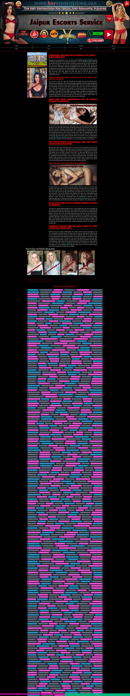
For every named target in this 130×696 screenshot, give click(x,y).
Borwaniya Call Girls (42, 517)
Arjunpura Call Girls (57, 327)
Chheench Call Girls (97, 588)
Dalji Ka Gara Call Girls (70, 621)
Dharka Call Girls (88, 666)
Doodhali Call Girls (49, 690)
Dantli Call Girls (53, 630)
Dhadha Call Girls (60, 654)
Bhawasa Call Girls (60, 463)
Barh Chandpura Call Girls (57, 392)
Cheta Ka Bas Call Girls (34, 579)
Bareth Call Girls (32, 390)
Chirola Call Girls (31, 599)
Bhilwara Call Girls (89, 470)
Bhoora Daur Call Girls (55, 481)
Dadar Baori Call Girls (44, 617)
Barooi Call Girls (60, 410)
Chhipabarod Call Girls (45, 590)
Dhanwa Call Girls (32, 666)
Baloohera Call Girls (58, 367)
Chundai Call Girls (44, 610)
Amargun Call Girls (65, 310)
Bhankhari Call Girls (71, 448)
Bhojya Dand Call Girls (62, 476)
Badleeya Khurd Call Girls (74, 343)
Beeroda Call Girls (44, 430)
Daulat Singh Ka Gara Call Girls (35, 634)
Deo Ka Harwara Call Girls (34, 643)
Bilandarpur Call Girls (42, 496)
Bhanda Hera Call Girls (75, 445)
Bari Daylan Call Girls (76, 399)
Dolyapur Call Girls (87, 688)
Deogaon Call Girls (74, 643)
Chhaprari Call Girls (32, 585)
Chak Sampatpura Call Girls (78, 545)
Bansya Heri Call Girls (97, 381)
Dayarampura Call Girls (66, 637)
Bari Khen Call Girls (87, 399)
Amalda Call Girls (32, 310)
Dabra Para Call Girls (57, 614)
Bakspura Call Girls (32, 363)
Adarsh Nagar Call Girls (33, 296)
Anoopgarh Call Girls (78, 323)
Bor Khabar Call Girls (71, 508)
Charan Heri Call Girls (43, 565)
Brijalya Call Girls (43, 519)
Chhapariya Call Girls (96, 581)
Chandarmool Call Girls (97, 557)
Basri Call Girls (83, 414)
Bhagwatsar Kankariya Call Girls (59, 439)
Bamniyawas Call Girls (87, 372)
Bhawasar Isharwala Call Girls (73, 463)
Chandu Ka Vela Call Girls (48, 563)
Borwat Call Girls (51, 517)
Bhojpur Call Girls (87, 474)
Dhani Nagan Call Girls (67, 661)
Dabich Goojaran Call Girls (81, 612)
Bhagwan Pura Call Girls (96, 436)
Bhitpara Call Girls (97, 472)
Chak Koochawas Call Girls (72, 539)
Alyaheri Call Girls (90, 307)
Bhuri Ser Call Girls (98, 488)
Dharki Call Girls (98, 666)
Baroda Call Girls (41, 407)
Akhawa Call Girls (82, 303)
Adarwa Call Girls (45, 296)
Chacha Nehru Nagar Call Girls (84, 523)
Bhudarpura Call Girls (52, 488)
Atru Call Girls (61, 334)
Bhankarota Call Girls (58, 448)
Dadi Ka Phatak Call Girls (45, 290)
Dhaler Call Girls (98, 654)
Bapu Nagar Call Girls (84, 385)
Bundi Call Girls (50, 523)
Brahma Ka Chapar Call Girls (74, 517)
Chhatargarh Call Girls (85, 585)
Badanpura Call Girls (33, 339)
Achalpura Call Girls (55, 294)
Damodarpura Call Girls (48, 626)
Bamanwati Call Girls (67, 370)
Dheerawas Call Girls (55, 672)
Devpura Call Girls (87, 652)
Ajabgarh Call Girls (77, 298)
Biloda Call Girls (78, 496)
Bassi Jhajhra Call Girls (34, 419)
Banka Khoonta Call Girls (62, 379)
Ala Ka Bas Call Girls (32, 307)
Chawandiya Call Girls (86, 574)
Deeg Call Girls (32, 639)
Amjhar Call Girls (98, 316)
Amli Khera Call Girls (58, 318)
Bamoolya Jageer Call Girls (34, 374)
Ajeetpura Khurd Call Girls (48, 301)
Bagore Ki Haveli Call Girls (85, 352)
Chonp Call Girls (51, 606)
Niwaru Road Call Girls (45, 292)
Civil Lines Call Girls (33, 612)
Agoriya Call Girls (98, 296)
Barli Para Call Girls (33, 405)
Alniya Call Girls (64, 307)
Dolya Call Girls (76, 688)
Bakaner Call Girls (55, 361)
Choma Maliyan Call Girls (95, 603)
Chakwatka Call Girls (55, 552)
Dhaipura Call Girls (70, 654)
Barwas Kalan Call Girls (74, 412)
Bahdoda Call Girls (32, 356)
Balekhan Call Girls (53, 365)
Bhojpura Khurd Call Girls (48, 476)
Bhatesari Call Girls (87, 456)
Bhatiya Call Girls (97, 456)
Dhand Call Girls (86, 657)
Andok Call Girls (40, 323)
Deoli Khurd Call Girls (74, 646)
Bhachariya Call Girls (32, 434)
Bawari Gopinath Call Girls (45, 421)
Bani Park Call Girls (86, 376)
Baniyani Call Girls (32, 379)
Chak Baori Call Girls (96, 525)
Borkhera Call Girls (33, 514)
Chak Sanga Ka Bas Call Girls (94, 545)
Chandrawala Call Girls (97, 561)
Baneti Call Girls (53, 376)
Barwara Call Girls (97, 410)
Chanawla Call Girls (46, 554)
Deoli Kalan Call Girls (63, 646)
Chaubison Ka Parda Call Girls (46, 572)
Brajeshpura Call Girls (33, 519)
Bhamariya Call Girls (82, 443)
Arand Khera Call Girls (86, 325)
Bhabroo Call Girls (98, 432)
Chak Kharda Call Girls (33, 539)
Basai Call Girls (45, 414)
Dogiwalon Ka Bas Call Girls (78, 686)
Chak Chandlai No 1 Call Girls (63, 530)
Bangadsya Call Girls (64, 376)
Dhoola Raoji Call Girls (74, 677)
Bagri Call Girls (41, 354)
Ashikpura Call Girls (79, 330)
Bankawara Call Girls (85, 379)
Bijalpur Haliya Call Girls (96, 492)
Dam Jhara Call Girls (63, 623)
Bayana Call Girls (98, 421)
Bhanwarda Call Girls (85, 450)
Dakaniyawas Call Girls (34, 621)
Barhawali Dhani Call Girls (56, 399)
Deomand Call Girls (58, 648)
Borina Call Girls (40, 512)
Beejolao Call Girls (87, 423)
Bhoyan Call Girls (98, 485)
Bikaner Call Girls (98, 494)
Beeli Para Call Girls (32, 425)
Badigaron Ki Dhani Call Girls (61, 343)
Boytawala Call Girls (61, 517)
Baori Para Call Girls (96, 383)
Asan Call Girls (69, 330)
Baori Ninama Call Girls (84, 383)
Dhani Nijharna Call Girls (95, 661)
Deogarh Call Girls (85, 643)
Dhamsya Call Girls (54, 657)
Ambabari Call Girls (97, 312)
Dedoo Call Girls (88, 637)
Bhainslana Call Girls (97, 439)
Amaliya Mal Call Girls (54, 310)
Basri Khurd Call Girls (59, 416)
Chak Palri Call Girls (83, 543)
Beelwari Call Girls (86, 425)
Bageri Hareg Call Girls (97, 350)
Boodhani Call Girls (88, 505)
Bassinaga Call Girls (61, 419)
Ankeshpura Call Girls (67, 323)
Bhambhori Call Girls (32, 445)
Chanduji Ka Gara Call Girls (62, 563)
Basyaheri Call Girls (83, 419)
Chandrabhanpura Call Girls (58, 561)
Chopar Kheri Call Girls (62, 606)
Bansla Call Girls (31, 381)
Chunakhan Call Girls (33, 610)
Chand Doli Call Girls (85, 554)
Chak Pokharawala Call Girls (96, 543)
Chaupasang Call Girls (86, 572)
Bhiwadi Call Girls (32, 474)
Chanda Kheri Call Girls (46, 557)
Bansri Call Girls (41, 381)
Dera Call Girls (98, 648)
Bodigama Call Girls (80, 503)
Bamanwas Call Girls (55, 370)
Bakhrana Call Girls (87, 361)
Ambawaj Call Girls (64, 314)
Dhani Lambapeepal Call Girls (51, 661)
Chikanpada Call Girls (54, 594)
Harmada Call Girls (33, 290)
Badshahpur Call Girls (46, 347)
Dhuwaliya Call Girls (56, 681)
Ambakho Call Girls (43, 314)
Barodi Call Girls (51, 407)
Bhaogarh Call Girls (56, 452)
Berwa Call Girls (88, 432)
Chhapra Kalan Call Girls (82, 583)
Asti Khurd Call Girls (97, 332)
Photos (16, 48)
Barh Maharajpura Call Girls (49, 394)
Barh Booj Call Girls (46, 392)
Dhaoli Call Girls (53, 666)
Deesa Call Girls (75, 639)
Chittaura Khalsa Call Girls (47, 601)
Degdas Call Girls (42, 641)
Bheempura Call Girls (68, 468)
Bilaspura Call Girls (53, 496)
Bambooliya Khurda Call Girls (49, 372)
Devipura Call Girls (66, 652)
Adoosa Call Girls (66, 296)
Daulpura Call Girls (59, 634)
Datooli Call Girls (64, 632)
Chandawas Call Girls (60, 559)
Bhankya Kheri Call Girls (96, 448)
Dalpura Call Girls (53, 623)
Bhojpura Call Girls (98, 474)
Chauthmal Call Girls (33, 574)
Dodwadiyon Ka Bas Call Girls (53, 686)
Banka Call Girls (51, 379)
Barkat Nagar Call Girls (33, 403)
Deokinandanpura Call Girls (43, 646)
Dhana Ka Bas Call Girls (66, 657)
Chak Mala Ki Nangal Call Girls (65, 541)
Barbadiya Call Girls (97, 387)
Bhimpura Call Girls (44, 472)
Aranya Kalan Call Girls (33, 327)
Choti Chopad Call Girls (83, 290)
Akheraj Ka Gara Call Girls (56, 305)
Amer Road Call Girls (70, 316)
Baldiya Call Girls (42, 365)
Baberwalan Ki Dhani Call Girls (71, 336)
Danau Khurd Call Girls (86, 626)
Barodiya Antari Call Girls (73, 407)
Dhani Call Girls (55, 659)
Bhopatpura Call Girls (44, 485)
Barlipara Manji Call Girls (55, 405)
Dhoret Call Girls (65, 679)
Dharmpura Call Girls (42, 668)
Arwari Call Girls (50, 330)
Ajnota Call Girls (32, 303)
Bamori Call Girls (62, 374)
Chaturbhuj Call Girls (33, 572)
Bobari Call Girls (41, 503)
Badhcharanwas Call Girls (95, 341)
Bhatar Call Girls (66, 456)
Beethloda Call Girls (54, 430)
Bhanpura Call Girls (60, 450)
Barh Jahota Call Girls (34, 394)
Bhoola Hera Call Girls (97, 479)
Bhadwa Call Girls (98, 434)
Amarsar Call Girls (98, 310)
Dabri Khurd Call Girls (77, 614)
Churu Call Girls (74, 610)
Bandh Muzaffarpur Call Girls (95, 374)
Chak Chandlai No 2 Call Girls (80, 530)
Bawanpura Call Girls (32, 421)
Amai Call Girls (99, 307)
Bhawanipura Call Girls (83, 461)
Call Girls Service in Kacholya (59, 137)
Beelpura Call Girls (44, 425)
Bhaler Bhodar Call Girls (96, 441)
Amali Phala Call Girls (42, 310)
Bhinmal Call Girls (75, 472)
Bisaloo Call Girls (86, 499)
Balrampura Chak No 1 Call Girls (94, 367)
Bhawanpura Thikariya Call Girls (47, 463)
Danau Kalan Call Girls (73, 626)
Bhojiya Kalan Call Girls (64, 474)
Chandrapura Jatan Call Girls (84, 561)
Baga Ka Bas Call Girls (73, 347)
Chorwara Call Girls (53, 608)
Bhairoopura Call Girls (45, 441)
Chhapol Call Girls (46, 583)
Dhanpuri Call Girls (86, 663)
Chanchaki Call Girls (58, 554)
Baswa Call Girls (72, 419)
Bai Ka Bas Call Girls (65, 356)
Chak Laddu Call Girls (97, 539)
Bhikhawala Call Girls (67, 470)
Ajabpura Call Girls (87, 298)
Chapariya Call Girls (86, 563)
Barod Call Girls (31, 407)
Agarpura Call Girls (77, 296)
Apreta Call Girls (53, 325)
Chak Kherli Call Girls (45, 539)
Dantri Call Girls (71, 630)
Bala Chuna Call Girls (52, 363)
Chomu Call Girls (42, 606)
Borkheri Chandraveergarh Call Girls (57, 514)
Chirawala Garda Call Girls (74, 597)
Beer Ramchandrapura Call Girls (71, 428)
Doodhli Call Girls (60, 690)
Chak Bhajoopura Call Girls (68, 528)
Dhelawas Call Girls (77, 672)
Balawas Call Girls (32, 365)
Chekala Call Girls (88, 577)
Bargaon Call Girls (43, 390)
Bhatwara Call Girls (97, 459)
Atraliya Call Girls (52, 334)
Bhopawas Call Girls (55, 485)
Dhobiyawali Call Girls (43, 675)
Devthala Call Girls (97, 652)
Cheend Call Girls (44, 577)
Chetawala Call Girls (46, 579)
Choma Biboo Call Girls (82, 603)
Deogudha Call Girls (97, 643)
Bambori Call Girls (61, 372)
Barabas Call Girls (43, 387)
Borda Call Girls (79, 510)
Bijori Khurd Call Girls (87, 494)
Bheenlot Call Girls (89, 468)
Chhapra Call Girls (69, 583)
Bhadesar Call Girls (67, 434)
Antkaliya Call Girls (43, 325)
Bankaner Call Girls (75, 379)
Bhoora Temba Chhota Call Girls (95, 481)
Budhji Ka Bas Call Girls (76, 521)
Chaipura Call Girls (67, 525)
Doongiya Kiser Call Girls (85, 692)
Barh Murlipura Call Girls (95, 394)
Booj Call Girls (31, 508)
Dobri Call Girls (31, 686)
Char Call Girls (32, 565)
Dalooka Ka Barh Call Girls (95, 621)
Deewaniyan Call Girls (86, 639)
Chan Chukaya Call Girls (96, 552)
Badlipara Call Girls (98, 343)
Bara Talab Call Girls (32, 387)
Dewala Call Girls (41, 654)
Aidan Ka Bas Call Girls (66, 298)
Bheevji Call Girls (98, 468)
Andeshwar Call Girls (97, 321)
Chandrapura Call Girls (70, 561)
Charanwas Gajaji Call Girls (95, 565)
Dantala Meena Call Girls (96, 628)
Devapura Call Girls (42, 652)
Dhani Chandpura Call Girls (81, 659)
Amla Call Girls (31, 318)
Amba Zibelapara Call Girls (84, 312)
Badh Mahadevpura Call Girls (35, 341)
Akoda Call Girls (77, 305)
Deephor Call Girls (53, 639)
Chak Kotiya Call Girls (85, 539)
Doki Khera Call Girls (43, 688)
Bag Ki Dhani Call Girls (59, 347)
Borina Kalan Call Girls (51, 512)
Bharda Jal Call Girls (45, 454)
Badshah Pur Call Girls (34, 347)
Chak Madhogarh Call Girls (34, 541)
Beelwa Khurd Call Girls (74, 425)
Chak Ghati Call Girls (44, 534)
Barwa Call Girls (85, 410)
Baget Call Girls (44, 352)
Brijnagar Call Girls (54, 519)
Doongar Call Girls (97, 690)
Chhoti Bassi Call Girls (58, 592)
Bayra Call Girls (31, 423)
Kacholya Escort (65, 244)
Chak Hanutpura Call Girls (96, 534)
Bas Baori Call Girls (98, 412)
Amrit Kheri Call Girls (97, 318)
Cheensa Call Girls (54, 577)
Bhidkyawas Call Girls (56, 470)
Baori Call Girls (32, 383)
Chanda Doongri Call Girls (33, 557)
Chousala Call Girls (73, 608)
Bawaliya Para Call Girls (96, 419)
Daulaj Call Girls (98, 632)
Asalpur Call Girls (60, 330)
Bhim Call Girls (99, 470)
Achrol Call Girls (88, 294)
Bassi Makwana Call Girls (47, 419)
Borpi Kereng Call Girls (84, 514)
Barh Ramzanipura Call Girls (66, 396)
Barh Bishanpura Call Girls (33, 392)
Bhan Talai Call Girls (64, 445)
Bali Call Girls (63, 365)
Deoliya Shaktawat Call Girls (46, 648)
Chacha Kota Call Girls (71, 523)
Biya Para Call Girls (97, 501)
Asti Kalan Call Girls (85, 332)
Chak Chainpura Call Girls (34, 530)
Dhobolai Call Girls (54, 675)
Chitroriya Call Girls (98, 599)
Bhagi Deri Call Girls (57, 436)
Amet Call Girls (80, 316)
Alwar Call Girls (80, 307)
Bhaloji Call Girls (59, 443)
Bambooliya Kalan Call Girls (80, 370)
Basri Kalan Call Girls (46, 416)
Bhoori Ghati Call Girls (46, 483)
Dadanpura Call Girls (32, 617)
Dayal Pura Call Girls (32, 637)
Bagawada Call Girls (96, 347)
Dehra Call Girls (51, 641)
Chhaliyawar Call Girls (33, 581)
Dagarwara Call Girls (43, 619)
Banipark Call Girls (97, 376)
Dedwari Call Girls (98, 637)
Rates (81, 48)
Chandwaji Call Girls (75, 563)
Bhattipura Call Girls (71, 459)
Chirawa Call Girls (63, 597)
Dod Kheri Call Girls (41, 686)
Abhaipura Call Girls (97, 292)
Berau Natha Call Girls (70, 432)
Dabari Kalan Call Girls (56, 612)
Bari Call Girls (67, 399)
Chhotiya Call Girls (32, 594)
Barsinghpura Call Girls (73, 410)
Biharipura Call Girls (44, 492)
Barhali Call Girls (45, 399)
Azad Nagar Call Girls (43, 336)
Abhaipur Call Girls (87, 292)
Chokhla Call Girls (32, 603)
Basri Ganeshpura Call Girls (95, 414)
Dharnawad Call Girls (53, 668)
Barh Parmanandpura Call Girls (35, 396)
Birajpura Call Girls (55, 499)
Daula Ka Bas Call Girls (87, 632)
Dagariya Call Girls (32, 619)
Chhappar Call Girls (57, 583)
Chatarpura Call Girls (96, 570)
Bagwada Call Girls (85, 354)
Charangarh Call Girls (69, 565)
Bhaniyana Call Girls (45, 448)
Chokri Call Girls (69, 603)
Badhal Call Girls (81, 341)
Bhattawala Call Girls (58, 459)
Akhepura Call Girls (43, 305)
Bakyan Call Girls (42, 363)
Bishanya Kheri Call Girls (57, 501)
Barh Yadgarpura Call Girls (34, 399)
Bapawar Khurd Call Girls (47, 385)
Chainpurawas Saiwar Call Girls (53, 525)
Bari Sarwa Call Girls (43, 401)
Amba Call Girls (60, 312)
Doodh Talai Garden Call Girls (35, 690)
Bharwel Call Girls (84, 454)
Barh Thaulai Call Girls (96, 396)
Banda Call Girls (82, 374)
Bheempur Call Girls (57, 468)
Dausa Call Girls (77, 634)
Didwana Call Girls (78, 681)
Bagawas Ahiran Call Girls (44, 350)
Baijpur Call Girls (87, 356)
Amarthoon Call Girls (49, 312)
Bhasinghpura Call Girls (96, 454)
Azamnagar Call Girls (56, 336)
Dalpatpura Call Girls (43, 623)
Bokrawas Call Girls (56, 505)
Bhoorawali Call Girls (33, 483)
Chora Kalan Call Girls (85, 606)
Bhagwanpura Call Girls (33, 439)
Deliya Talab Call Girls (61, 641)
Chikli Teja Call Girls (88, 594)
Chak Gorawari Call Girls (70, 534)
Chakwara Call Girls (44, 552)
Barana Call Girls (87, 387)
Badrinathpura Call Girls (96, 345)
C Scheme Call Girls (60, 523)
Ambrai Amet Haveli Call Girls (95, 314)
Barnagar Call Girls (97, 405)
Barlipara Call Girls (44, 405)
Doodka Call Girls (71, 690)
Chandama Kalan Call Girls (59, 557)
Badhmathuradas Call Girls (34, 343)
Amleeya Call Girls (40, 318)
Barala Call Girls (68, 387)
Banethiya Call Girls (43, 376)
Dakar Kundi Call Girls (47, 621)
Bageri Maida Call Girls (33, 352)
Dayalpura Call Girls (44, 637)
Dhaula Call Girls (75, 668)
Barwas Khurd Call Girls (86, 412)
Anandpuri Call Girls (53, 321)
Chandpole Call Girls (96, 559)
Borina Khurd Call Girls (64, 512)
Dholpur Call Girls (51, 677)
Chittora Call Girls (74, 601)
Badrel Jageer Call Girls (69, 345)
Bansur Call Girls (75, 381)
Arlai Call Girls (66, 327)
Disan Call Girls (43, 683)
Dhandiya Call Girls (33, 659)
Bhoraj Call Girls (65, 485)
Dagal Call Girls (98, 617)
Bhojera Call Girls (52, 474)
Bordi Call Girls (98, 510)
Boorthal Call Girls (50, 508)
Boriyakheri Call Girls (97, 512)
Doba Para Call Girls (54, 683)
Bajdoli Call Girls (85, 359)
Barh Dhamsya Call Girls (83, 392)
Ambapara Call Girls (53, 314)
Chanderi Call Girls (73, 559)
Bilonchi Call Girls (87, 496)
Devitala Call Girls (76, 652)
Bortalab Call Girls (32, 517)
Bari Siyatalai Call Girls (56, 401)
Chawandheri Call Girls (74, 574)
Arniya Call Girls (86, 327)
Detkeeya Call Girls (50, 650)
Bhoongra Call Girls (43, 481)
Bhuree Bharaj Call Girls (86, 488)
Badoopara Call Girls (55, 345)
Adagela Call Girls (98, 294)
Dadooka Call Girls (68, 617)
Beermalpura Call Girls (33, 430)
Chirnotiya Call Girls (97, 597)
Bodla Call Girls (98, 503)
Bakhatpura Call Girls (76, 361)
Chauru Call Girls (97, 572)
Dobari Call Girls (75, 683)
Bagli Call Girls (74, 352)
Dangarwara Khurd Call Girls (35, 628)
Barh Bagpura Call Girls (81, 390)
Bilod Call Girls (70, 496)
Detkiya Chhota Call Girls (74, 650)
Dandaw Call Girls (97, 626)
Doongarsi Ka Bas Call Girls (72, 692)
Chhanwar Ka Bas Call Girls (73, 581)
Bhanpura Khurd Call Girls (72, 450)
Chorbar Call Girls (32, 608)
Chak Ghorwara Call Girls (56, 534)
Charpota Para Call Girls (70, 570)
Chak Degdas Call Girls (72, 532)
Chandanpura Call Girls (85, 557)
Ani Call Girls (48, 323)
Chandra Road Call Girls (44, 561)
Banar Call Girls (72, 374)
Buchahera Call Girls (97, 519)
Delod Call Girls (72, 641)
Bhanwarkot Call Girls (44, 452)
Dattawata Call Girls (75, 632)
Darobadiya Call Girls (32, 632)
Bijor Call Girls (65, 494)
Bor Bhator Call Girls (60, 508)
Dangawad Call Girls (48, 628)
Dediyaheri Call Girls (78, 637)
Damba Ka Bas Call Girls (96, 623)
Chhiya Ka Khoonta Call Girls (95, 590)
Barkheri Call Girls (56, 403)
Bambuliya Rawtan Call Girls (74, 372)
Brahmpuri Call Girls (97, 517)
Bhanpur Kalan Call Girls (48, 450)
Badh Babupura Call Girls (65, 339)
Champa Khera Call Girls (69, 552)
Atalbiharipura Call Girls (33, 334)
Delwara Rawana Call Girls (96, 641)
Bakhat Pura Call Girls (65, 361)
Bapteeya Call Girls (60, 385)
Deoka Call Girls (31, 646)
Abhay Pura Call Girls (33, 294)
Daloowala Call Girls (32, 623)
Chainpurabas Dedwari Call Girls (36, 525)
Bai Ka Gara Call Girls (76, 356)
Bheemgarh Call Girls (46, 468)
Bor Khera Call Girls (83, 508)
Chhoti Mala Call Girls (84, 592)
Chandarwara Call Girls (47, 559)
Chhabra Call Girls (58, 579)
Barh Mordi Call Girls (80, 394)
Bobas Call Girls (49, 503)
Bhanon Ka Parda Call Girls (34, 450)
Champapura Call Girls (82, 552)
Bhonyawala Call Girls (58, 479)
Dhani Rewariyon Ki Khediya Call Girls (37, 663)
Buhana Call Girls (41, 523)
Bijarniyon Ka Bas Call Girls (34, 494)
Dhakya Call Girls (80, 654)
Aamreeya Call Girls (67, 292)
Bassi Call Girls (70, 416)
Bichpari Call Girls (87, 490)
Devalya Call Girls (98, 650)
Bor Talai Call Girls (32, 510)
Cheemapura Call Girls (33, 577)
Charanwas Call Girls (81, 565)
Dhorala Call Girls (55, 679)
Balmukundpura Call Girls (45, 367)
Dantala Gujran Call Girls (82, 628)
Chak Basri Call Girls (43, 528)
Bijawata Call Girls (46, 494)
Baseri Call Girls (54, 414)
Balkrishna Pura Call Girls (83, 365)
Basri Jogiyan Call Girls (34, 416)
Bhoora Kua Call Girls (66, 481)
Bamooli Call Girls (98, 372)
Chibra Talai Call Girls (42, 594)
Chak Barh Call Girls (32, 528)
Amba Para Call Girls (70, 312)
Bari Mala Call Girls (98, 399)
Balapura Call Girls (88, 363)
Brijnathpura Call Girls (65, 519)
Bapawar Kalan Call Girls (34, 385)
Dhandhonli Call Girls (97, 657)
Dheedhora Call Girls (69, 670)
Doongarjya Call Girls (46, 692)
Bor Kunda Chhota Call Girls (96, 508)
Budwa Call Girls (98, 521)
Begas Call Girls (64, 430)
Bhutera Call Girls (43, 490)
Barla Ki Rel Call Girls (77, 403)
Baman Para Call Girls (43, 370)
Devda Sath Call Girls (54, 652)
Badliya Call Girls (32, 345)
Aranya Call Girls (97, 325)
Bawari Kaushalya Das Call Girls (60, 421)
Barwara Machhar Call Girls (48, 412)
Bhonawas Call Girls (97, 476)
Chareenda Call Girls (75, 568)
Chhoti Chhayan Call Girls (71, 592)
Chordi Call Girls (42, 608)
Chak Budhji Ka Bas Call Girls (95, 528)
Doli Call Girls (67, 688)
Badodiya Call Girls (44, 345)
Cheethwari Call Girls (77, 577)
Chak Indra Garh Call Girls (34, 537)
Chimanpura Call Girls (33, 597)
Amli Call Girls (49, 318)
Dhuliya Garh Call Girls (33, 681)
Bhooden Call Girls (70, 479)
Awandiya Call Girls (89, 334)
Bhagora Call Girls (68, 436)
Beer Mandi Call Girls (44, 428)
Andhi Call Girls (31, 323)
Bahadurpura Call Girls (96, 354)
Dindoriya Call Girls (33, 683)
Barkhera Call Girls (45, 403)
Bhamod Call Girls (43, 445)
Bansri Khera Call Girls (52, 381)
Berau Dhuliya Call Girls (58, 432)
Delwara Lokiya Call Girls (82, 641)
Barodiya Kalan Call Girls (87, 407)
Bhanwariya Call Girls (97, 450)
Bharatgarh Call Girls (86, 452)
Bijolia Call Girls (56, 494)
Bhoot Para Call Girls (96, 483)
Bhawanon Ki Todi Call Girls (96, 461)
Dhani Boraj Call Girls (67, 659)
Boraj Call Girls (71, 510)
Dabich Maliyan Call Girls (95, 612)
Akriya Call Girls (98, 305)
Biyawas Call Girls (32, 503)
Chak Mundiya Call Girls (96, 541)
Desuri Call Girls (40, 650)
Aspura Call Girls (63, 332)
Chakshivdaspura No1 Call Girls (94, 550)
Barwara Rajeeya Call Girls (61, 412)
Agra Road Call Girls (32, 298)
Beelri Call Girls (53, 425)
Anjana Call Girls (56, 323)
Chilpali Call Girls (98, 594)
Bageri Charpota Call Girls (83, 350)
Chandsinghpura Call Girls (34, 563)
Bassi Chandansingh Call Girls (94, 416)
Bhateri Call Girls (76, 456)
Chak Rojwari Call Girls (62, 545)
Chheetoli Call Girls (33, 590)
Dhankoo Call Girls (52, 663)
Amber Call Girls (83, 314)
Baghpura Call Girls (54, 352)
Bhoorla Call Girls (70, 483)
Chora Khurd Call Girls (97, 606)
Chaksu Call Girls (32, 552)
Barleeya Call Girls (89, 403)
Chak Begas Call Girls (55, 528)
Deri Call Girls (31, 650)
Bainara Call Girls (98, 356)
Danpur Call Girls (60, 628)
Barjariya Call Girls (98, 401)
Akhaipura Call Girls (70, 303)
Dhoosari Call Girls (44, 679)
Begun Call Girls (73, 430)
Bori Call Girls (31, 512)
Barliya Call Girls (67, 405)
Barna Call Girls (87, 405)
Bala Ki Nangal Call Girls (64, 363)
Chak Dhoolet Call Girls (33, 534)
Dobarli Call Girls (85, 683)
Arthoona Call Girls (41, 330)
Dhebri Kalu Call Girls (57, 670)
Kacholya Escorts (83, 198)
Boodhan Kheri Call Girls (76, 505)
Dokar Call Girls (32, 688)
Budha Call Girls (41, 521)
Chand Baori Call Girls (72, 554)
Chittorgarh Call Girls (85, 601)
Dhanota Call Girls (75, 663)
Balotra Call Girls (68, 367)
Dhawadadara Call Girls (97, 668)
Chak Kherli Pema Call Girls (58, 539)
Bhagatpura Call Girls (45, 436)
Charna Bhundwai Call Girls (56, 570)
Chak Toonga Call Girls (33, 550)
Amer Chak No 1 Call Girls (44, 316)
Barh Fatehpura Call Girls (96, 392)
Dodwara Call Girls (66, 686)
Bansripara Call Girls (64, 381)
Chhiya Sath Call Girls (33, 592)
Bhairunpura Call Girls (58, 441)
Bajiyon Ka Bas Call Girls (96, 359)
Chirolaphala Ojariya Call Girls (55, 599)
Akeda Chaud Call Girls (58, 303)
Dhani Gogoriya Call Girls (34, 661)
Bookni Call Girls (40, 508)
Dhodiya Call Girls (74, 675)
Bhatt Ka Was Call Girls (45, 459)
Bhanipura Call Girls (33, 448)
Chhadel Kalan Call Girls (71, 579)
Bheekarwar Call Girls (46, 465)
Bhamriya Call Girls (53, 445)
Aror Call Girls (31, 330)
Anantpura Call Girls (76, 321)
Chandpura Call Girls (32, 561)
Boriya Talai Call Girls (85, 512)
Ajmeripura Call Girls (96, 301)
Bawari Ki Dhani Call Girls (74, 421)
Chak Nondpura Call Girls (71, 543)
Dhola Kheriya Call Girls (85, 675)
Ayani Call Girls (32, 336)
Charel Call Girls (85, 568)
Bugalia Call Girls (31, 523)
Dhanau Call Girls (77, 657)
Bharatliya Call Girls (97, 452)
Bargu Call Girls (54, 390)
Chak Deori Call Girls (84, 532)
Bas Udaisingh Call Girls (34, 414)
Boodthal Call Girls (98, 505)
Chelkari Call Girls (98, 577)
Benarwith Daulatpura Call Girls (95, 430)
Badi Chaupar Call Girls (47, 343)
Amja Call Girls (89, 316)
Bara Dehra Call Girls (96, 385)
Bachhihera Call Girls (85, 336)
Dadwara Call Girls (88, 617)
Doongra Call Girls (98, 692)
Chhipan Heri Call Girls (58, 590)
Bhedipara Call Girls (33, 465)
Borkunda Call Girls (72, 514)
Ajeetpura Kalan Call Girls (34, 301)
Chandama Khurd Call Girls (72, 557)
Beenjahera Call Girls (97, 425)
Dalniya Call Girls (82, 621)
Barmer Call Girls (77, 405)
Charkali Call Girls (32, 570)
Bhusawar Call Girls (33, 490)
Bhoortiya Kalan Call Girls (83, 483)
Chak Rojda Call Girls (48, 545)
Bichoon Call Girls (77, 490)
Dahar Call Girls (64, 619)
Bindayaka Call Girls (43, 499)
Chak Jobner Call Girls (96, 537)
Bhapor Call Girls (76, 452)
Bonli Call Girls (65, 505)
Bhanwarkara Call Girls (33, 452)
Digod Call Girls (88, 681)
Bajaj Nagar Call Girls (65, 359)
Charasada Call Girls (32, 568)
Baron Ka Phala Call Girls (34, 410)
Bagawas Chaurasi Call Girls (58, 350)
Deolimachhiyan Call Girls (87, 646)
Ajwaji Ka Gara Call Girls (44, 303)
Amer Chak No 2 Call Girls (58, 316)
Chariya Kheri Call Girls (97, 568)
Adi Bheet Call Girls (55, 296)
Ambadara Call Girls (32, 314)
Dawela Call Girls (86, 634)
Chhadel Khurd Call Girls (85, 579)
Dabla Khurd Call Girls (45, 614)
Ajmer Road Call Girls (72, 301)
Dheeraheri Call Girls (43, 672)
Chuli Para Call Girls (84, 608)
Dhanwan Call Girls (43, 666)
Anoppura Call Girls (89, 323)
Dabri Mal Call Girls (89, 614)
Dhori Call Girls (76, 679)
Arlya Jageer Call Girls (76, 327)
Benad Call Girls (58, 290)
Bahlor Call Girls (42, 356)
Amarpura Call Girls (87, 310)
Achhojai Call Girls (78, 294)
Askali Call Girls (32, 332)
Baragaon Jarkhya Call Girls (56, 387)
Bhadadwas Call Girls (44, 434)
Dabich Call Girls (68, 612)
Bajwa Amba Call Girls (44, 361)
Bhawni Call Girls (85, 463)
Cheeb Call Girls (97, 574)
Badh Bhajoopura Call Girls (81, 339)
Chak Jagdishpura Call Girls (51, 537)
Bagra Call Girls (32, 354)
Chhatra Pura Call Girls (97, 585)
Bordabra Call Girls (89, 510)
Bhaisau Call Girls (70, 441)
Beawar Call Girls (49, 423)
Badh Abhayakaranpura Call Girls (49, 339)
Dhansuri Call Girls (97, 663)
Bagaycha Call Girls (71, 350)
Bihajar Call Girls (32, 492)
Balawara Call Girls (98, 363)
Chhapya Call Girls (53, 585)
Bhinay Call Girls (54, 472)
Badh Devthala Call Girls (96, 339)
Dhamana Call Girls (32, 657)
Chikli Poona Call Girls (77, 594)
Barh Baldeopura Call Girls (95, 390)
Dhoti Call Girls (98, 679)
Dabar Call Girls (44, 612)
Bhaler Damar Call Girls (48, 443)
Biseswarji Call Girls (97, 499)
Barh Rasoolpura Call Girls (81, 396)
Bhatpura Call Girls (33, 459)
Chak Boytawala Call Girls (81, 528)
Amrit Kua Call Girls (32, 321)
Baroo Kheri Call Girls (48, 410)
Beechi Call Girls (67, 423)
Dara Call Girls (80, 630)
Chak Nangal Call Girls (60, 543)
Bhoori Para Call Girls (58, 483)
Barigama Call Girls (67, 401)
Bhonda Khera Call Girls (33, 479)
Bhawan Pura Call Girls (56, 461)
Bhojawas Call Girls (42, 474)
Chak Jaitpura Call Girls (82, 537)
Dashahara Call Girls (54, 632)
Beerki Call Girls (98, 428)
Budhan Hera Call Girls (64, 521)
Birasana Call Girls (65, 499)
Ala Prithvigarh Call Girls (44, 307)
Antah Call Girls (98, 323)
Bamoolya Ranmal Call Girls (49, 374)
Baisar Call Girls (43, 359)
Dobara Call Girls (65, 683)
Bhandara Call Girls (86, 445)
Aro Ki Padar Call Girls (97, 327)
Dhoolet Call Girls (85, 677)
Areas (49, 48)
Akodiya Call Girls (88, 305)
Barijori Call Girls (77, 401)
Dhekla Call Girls (66, 672)
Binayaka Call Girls (32, 499)
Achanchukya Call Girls (67, 294)
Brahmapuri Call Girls (86, 517)
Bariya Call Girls (87, 401)
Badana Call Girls (97, 336)
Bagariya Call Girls (85, 347)
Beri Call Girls (80, 432)
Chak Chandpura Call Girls (95, 530)
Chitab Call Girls (67, 599)
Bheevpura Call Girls (32, 470)
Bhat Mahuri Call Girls (44, 456)
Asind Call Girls (98, 330)
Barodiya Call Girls (61, 407)
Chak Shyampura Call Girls (83, 548)
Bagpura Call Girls (98, 352)
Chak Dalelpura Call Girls (47, 532)
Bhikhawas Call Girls (79, 470)
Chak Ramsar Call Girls (34, 545)
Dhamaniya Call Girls (43, 657)
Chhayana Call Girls (73, 588)
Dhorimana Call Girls (87, 679)
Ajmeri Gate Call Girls (84, 301)
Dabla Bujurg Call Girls (33, 614)
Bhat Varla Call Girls (56, 456)
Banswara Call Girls (85, 381)
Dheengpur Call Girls (96, 670)
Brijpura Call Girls (75, 519)
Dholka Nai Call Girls (41, 677)
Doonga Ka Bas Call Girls (84, 690)
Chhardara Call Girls (63, 585)
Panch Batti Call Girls (56, 292)
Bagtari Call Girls (74, 354)
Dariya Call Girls (98, 630)
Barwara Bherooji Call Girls (34, 412)
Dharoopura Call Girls (65, 668)
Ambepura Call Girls (74, 314)
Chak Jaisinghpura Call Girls (67, 537)
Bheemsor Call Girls (78, 468)
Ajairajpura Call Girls (97, 298)
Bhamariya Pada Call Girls (95, 443)
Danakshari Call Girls (60, 626)
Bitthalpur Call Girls (87, 501)
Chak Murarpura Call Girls (33, 543)
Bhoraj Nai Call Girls (87, 485)
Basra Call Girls (74, 414)
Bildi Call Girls (62, 496)
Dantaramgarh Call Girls (33, 630)
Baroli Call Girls (98, 407)
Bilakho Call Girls (31, 496)
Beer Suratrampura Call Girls (86, 428)
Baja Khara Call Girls (54, 359)
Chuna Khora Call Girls (97, 608)
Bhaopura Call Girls (66, 452)
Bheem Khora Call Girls (96, 465)
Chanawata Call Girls (33, 554)
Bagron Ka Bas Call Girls (52, 354)
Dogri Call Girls (98, 686)
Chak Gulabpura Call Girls (82, 534)
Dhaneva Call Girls (45, 659)
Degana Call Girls (97, 639)
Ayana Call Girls (98, 334)
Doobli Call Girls (97, 688)
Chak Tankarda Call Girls (96, 548)
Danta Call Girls (70, 628)
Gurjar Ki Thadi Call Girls (33, 292)
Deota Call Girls (89, 648)
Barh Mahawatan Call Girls (66, 394)
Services (113, 45)
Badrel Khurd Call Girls (82, 345)
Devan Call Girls (32, 652)
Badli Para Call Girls (87, 343)
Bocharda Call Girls (59, 503)
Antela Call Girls (32, 325)
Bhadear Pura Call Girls (56, 434)
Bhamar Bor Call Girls (70, 443)
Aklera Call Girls (68, 305)
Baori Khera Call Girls (70, 383)
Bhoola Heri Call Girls (32, 481)
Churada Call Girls (55, 610)
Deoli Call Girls (54, 646)
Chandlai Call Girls (85, 559)
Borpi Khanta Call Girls (96, 514)
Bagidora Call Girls (65, 352)
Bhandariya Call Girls (97, 445)
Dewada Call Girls (32, 654)
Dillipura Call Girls (98, 681)
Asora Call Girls (42, 332)
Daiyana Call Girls (98, 619)
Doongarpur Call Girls (58, 692)
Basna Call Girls (64, 414)
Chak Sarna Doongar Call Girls (34, 548)
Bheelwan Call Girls (83, 465)
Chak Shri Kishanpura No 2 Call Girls (68, 548)
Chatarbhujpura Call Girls (84, 570)
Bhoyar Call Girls (31, 488)
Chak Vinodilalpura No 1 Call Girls (60, 550)
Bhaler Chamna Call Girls (34, 443)
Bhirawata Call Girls (86, 472)
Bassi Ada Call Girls (81, 416)
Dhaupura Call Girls (85, 668)
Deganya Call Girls (32, 641)
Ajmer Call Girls (60, 301)
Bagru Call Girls (64, 354)
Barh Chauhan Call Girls (71, 392)
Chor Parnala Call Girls (74, 606)
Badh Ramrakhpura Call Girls (67, 341)
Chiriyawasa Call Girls (86, 597)
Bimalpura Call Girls (97, 496)
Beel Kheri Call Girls (97, 423)
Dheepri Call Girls (32, 672)
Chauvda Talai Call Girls (45, 574)
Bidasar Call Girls (97, 490)
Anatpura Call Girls (87, 321)
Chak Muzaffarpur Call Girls (47, 543)
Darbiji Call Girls (89, 630)
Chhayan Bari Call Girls (61, 588)
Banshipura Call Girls (97, 379)
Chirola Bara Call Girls (42, 599)
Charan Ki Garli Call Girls (56, 565)
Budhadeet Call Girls (52, 521)
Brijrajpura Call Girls (86, 519)
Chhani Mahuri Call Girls (59, 581)
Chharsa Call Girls (74, 585)
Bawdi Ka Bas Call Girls (87, 421)
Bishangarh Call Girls (32, 501)
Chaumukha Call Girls (74, 572)
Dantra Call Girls (62, 630)
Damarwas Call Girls (85, 623)
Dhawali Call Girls (32, 670)
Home (16, 45)
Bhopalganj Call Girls (32, 485)
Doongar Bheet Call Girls (33, 692)
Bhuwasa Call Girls (54, 490)
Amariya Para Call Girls (76, 310)
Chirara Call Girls (53, 597)
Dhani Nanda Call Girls (81, 661)
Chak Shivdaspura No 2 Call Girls (50, 548)
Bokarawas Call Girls (45, 505)
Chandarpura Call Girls (34, 559)
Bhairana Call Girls (33, 441)
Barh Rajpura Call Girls (51, 396)
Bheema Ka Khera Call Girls (34, 468)
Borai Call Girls (62, 510)
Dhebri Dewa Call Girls (44, 670)
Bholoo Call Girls (85, 476)
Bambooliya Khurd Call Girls (34, 372)
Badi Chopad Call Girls (96, 290)
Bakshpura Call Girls (97, 361)
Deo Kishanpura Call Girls (48, 643)
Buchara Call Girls (32, 521)
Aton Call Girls (43, 334)
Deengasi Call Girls (42, 639)
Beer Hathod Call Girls (33, 428)
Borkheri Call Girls (43, 514)
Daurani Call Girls (68, 634)
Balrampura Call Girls (79, 367)
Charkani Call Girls (43, 570)
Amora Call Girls (87, 318)
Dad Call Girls (99, 614)
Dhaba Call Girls (50, 654)
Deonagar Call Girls (69, 648)
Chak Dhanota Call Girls (96, 532)
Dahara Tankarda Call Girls (76, 619)
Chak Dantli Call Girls (60, 532)
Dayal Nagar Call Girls (97, 634)
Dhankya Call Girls (64, 663)
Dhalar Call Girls (89, 654)
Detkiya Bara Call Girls (61, 650)
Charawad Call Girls (43, 568)
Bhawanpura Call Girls (33, 463)
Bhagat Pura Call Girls (33, 436)
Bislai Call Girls (68, 501)
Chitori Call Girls (77, 599)
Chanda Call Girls (97, 554)
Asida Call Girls (89, 330)
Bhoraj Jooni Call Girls (76, 485)
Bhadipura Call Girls (78, 434)
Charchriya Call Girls (54, 568)
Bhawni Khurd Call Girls (97, 463)
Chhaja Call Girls (97, 579)
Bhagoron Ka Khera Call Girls (81, 436)
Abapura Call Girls (78, 292)
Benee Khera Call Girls (33, 432)
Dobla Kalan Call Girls (96, 683)
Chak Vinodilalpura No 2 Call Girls (77, 550)
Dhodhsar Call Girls (64, 675)
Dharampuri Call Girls (77, 666)
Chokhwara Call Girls (44, 603)
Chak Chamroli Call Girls (48, 530)
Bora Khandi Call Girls (43, 510)
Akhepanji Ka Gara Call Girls (95, 303)
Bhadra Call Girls (88, 434)
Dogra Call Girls (89, 686)
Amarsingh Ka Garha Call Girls (35, 312)
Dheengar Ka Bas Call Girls (83, 670)
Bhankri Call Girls (83, 448)
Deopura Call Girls (80, 648)
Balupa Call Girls (32, 370)
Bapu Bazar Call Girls (72, 385)
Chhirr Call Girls (82, 590)
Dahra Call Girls (87, 619)
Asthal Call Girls (73, 332)
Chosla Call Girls (63, 608)
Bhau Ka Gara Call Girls (33, 461)
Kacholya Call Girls (88, 60)
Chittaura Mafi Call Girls (62, 601)
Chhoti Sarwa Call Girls (97, 592)
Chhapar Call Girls (86, 581)
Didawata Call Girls (68, 681)
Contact (113, 48)
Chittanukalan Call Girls (34, 601)
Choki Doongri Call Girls (58, 603)
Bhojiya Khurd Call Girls (76, 474)
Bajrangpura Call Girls (33, 361)
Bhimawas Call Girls (33, 472)
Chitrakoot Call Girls (87, 599)
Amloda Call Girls (78, 318)
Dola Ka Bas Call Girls (56, 688)
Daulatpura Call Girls (48, 634)
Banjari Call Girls (42, 379)
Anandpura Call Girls (42, 321)
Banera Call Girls (32, 376)
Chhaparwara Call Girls (34, 583)
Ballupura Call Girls (33, 367)
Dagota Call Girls (54, 619)
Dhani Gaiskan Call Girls (96, 659)
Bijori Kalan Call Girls (75, 494)
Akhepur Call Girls (32, 305)
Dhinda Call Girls (97, 672)
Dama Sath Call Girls (74, 623)
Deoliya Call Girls (98, 646)
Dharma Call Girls (32, 668)
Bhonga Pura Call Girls (46, 479)
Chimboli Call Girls (43, 597)
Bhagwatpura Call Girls (45, 439)
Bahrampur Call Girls (53, 356)
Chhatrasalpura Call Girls (47, 588)
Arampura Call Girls (74, 325)
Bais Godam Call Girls (33, 359)
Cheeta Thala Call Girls (65, 577)
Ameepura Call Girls (32, 316)
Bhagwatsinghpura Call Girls (74, 439)
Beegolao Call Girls (77, 423)
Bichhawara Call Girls (65, 490)
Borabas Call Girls (53, 510)
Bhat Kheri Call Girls (33, 456)
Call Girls (81, 45)
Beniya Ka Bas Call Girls (45, 432)
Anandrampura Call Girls (65, 321)
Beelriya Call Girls (63, 425)
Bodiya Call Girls (90, 503)
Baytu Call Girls (40, 423)
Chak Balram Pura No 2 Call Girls (82, 525)
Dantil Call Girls (44, 630)
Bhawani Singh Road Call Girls (69, 461)
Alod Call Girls (72, 307)
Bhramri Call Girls (41, 488)
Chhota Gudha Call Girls (46, 592)
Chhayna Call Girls (85, 588)
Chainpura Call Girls (97, 523)
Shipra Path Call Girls (69, 290)
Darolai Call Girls (43, 632)
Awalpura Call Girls (70, 334)
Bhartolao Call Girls (72, 454)
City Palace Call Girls (97, 610)
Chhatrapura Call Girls (33, 588)
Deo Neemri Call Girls (62, 643)
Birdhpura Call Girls (76, 499)
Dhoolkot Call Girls (33, 679)
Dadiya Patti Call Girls (56, 617)
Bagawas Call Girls (32, 350)
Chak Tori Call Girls (46, 550)
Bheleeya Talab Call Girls (44, 470)
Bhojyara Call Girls (74, 476)
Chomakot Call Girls (32, 606)
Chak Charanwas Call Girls (34, 532)
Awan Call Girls (79, 334)
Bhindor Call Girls (65, 472)
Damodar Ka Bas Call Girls (34, 626)
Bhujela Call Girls (63, 488)
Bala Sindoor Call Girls (76, 363)
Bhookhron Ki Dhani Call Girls (83, 479)
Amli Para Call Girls (69, 318)
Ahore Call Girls (55, 298)
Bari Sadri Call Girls (32, 401)
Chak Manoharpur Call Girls (82, 541)
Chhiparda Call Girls (71, 590)
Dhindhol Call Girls (32, 675)
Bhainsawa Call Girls (86, 439)
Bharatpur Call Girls (33, 454)
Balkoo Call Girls (72, 365)
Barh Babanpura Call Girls (66, 390)
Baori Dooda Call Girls (57, 383)
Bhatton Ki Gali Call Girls (84, 459)
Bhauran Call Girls (44, 461)
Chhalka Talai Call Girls (46, 581)
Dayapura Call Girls (54, 637)
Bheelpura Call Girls (70, 465)
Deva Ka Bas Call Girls (87, 650)
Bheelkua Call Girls (59, 465)
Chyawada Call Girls (85, 610)
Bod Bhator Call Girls (69, 503)
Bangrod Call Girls (75, 376)
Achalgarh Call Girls (44, 294)
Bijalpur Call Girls (68, 492)
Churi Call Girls (65, 610)
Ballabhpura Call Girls (96, 365)
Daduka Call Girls (78, 617)
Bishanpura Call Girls (44, 501)
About (49, 45)
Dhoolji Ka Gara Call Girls (96, 677)
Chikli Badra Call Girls (65, 594)
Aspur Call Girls (52, 332)
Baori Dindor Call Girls (44, 383)
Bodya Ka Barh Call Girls (33, 505)
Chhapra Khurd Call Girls (96, 583)
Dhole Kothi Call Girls (97, 675)
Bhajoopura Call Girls (82, 441)
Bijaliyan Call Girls (57, 492)
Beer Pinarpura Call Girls (56, 428)
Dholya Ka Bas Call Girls (62, 677)
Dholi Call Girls (31, 677)
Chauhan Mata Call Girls (61, 572)
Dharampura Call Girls (64, 666)
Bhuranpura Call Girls (73, 488)
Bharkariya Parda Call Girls (59, 454)
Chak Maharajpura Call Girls (50, 541)
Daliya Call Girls (58, 621)
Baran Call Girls (77, 387)
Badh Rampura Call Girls (51, 341)
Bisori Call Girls (77, 501)
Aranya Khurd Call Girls (45, 327)
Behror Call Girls (82, 430)
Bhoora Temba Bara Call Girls (79, 481)
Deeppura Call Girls (64, 639)
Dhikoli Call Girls (87, 672)
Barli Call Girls (98, 403)
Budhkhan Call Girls (88, 521)
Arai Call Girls (63, 325)
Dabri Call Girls (67, 614)
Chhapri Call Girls (42, 585)
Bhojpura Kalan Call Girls (34, 476)
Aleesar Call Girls (55, 307)
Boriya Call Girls (74, 512)
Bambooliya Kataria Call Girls (95, 370)
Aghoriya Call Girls (87, 296)
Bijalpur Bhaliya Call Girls (81, 492)
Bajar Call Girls (76, 359)
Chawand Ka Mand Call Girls (60, 574)
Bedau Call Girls (58, 423)
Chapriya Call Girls (98, 563)
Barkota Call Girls (66, 403)
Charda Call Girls (65, 568)
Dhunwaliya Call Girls (45, 681)
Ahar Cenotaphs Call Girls (44, 298)
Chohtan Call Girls (97, 601)
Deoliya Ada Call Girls (33, 648)
